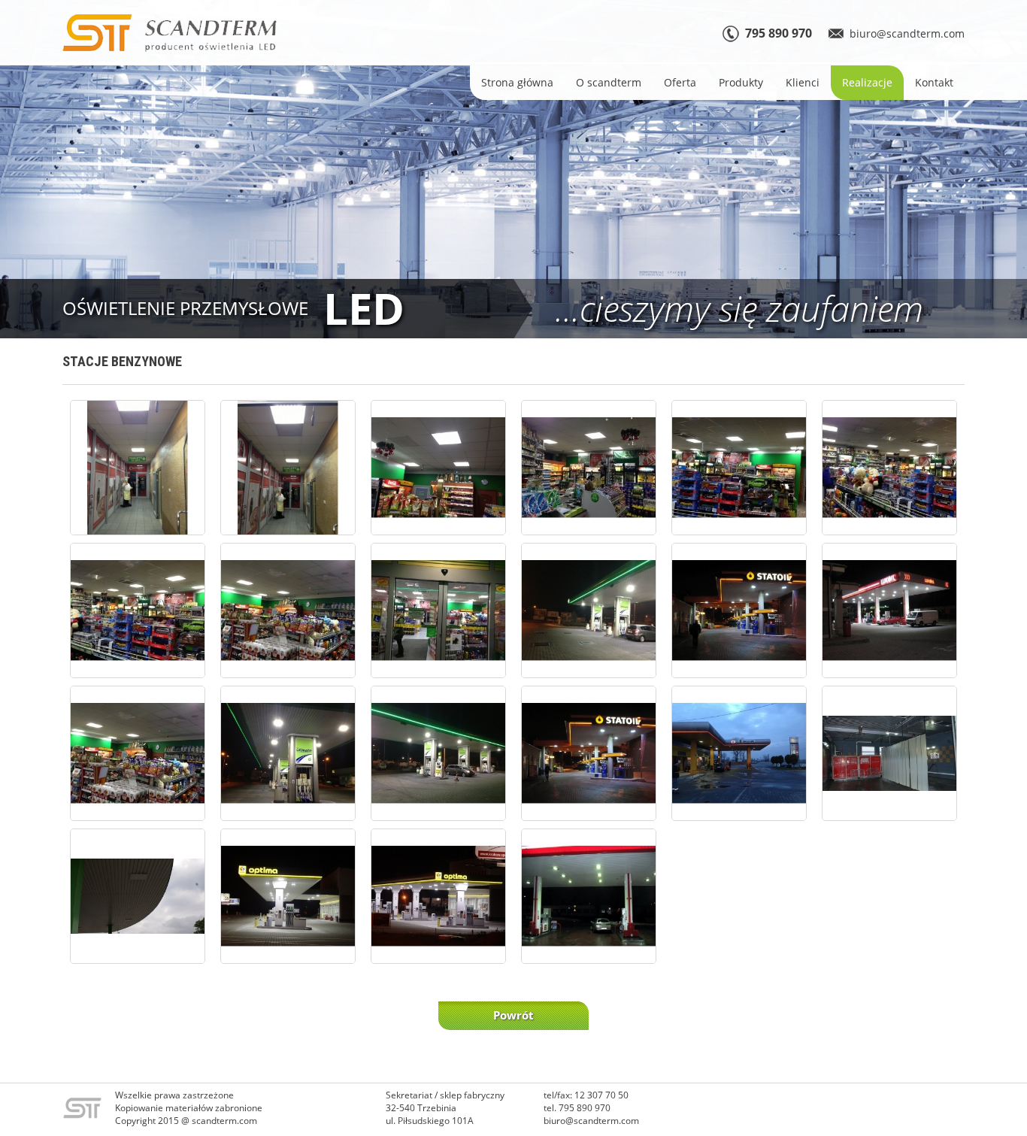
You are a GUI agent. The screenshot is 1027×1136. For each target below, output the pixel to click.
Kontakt (934, 82)
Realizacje (867, 82)
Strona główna (517, 82)
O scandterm (608, 82)
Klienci (802, 82)
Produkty (741, 82)
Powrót (513, 1014)
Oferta (680, 82)
